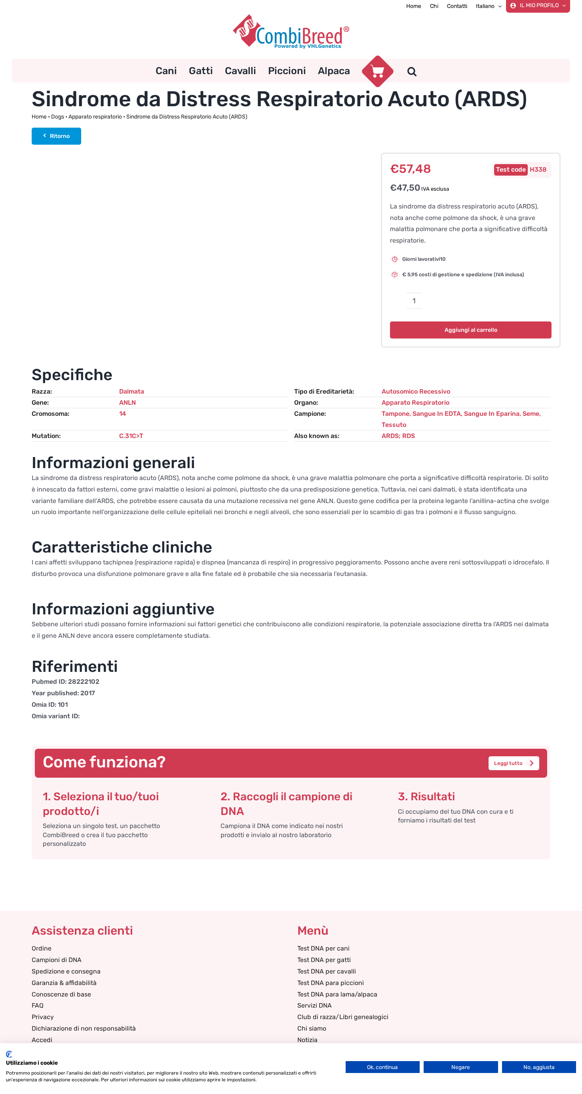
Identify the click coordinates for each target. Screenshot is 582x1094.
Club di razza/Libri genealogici (342, 1017)
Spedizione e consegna (66, 971)
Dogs (57, 116)
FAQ (38, 1005)
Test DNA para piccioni (330, 983)
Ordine (41, 948)
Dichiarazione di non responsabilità (84, 1028)
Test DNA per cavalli (326, 971)
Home (39, 116)
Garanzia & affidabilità (64, 983)
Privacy (43, 1017)
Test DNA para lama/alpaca (337, 994)
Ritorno (60, 136)
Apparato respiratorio (95, 116)
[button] (412, 70)
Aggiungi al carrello (471, 330)
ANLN (127, 402)
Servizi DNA (314, 1005)
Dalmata (131, 391)
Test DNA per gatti (324, 960)
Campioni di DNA (57, 960)
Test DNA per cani (323, 948)
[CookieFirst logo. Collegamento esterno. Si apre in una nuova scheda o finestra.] (9, 1054)
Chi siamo (311, 1028)
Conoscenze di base (61, 994)
